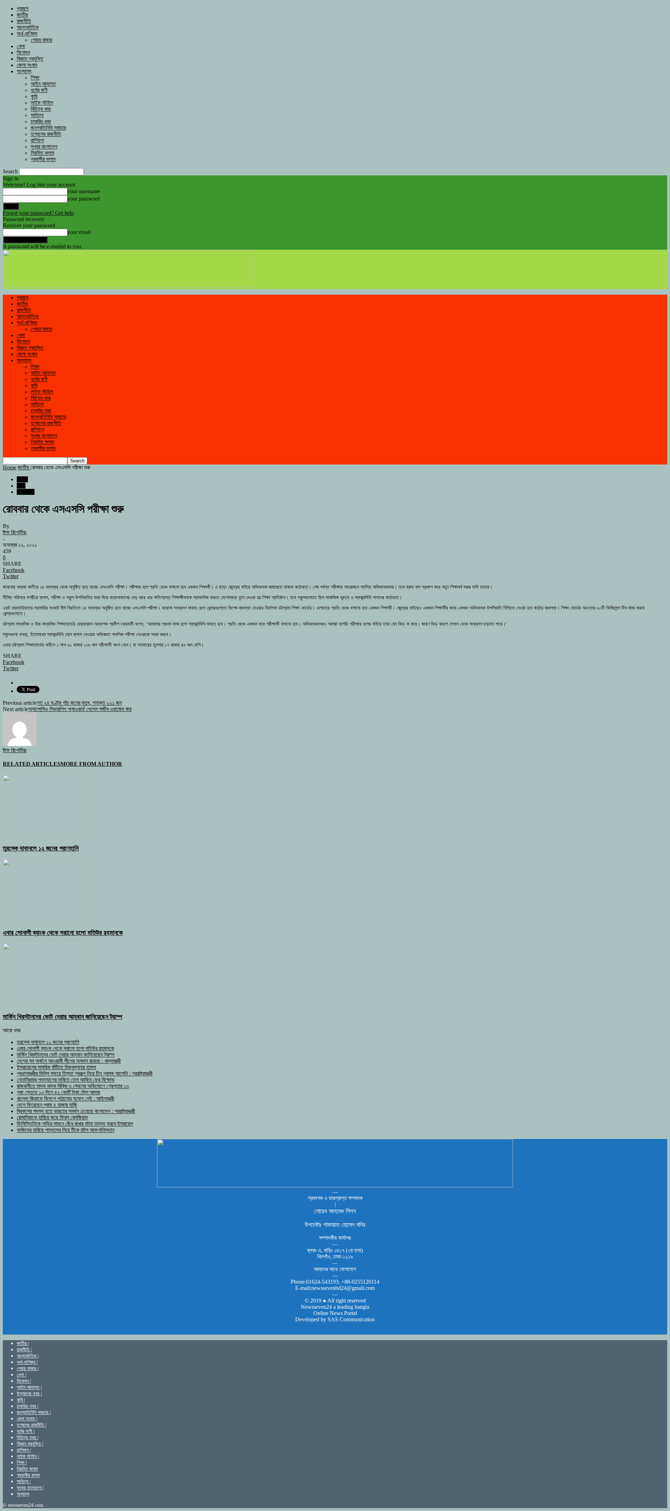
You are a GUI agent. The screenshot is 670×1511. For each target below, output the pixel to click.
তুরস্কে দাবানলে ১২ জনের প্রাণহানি (41, 848)
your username (83, 191)
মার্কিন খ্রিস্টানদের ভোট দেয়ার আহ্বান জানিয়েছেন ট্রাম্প (62, 1016)
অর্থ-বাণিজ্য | (27, 1362)
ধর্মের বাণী (39, 90)
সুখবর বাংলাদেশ (44, 147)
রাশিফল (37, 140)
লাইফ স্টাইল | (28, 1456)
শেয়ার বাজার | (28, 1368)
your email (79, 232)
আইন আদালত (43, 84)
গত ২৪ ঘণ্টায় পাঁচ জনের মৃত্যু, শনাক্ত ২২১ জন (79, 703)
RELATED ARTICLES (31, 764)
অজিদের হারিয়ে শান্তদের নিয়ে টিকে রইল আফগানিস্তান (65, 1130)
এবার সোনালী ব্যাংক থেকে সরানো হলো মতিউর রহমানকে (63, 932)
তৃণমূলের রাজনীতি (46, 134)
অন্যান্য (24, 71)
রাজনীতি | (24, 1349)
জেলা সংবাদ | (27, 1418)
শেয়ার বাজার (41, 40)
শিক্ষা (35, 78)
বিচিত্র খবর (41, 109)
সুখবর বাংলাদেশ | (30, 1487)
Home (9, 467)
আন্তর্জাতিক (28, 27)
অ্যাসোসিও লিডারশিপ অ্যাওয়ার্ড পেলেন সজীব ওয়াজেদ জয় (80, 709)
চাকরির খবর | (27, 1406)
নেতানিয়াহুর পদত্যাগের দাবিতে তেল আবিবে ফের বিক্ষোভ (65, 1080)
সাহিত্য (37, 115)
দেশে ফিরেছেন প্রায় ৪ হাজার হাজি (47, 1105)
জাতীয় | (23, 1343)
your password (83, 199)
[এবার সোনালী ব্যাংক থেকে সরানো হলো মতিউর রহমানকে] (44, 919)
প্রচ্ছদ (23, 9)
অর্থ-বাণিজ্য (27, 34)
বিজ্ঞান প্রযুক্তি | (30, 1443)
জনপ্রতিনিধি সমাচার (48, 128)
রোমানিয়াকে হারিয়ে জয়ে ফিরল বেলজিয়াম (52, 1117)
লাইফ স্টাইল (42, 103)
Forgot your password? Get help (38, 213)
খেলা (21, 46)
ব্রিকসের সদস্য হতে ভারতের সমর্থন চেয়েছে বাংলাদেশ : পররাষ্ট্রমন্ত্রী (76, 1111)
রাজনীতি (24, 21)
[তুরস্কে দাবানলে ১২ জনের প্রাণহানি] (44, 835)
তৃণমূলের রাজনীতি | (31, 1425)
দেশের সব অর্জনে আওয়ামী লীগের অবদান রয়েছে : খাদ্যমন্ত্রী (69, 1061)
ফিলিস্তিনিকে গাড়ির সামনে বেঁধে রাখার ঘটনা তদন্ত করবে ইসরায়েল (75, 1124)
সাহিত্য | (24, 1481)
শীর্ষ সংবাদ (26, 492)
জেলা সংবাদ (27, 65)
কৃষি (34, 96)
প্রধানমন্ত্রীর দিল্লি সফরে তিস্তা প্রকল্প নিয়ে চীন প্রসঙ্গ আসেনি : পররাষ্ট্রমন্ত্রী (84, 1073)
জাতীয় (22, 15)
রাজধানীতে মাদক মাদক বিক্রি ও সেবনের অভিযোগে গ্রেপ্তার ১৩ (73, 1086)
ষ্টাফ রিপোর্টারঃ (15, 532)
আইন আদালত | (29, 1387)
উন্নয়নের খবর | (29, 1393)
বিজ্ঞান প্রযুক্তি (30, 59)
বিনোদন (23, 52)
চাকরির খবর (41, 121)
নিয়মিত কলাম (42, 153)
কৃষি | (21, 1400)
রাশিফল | (24, 1450)
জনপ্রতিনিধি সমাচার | (34, 1412)
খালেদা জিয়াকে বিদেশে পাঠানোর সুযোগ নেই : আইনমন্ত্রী (65, 1099)
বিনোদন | (24, 1381)
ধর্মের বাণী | (26, 1431)
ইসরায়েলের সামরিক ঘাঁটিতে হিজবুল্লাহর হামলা (56, 1067)
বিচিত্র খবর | (27, 1437)
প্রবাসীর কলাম (43, 159)
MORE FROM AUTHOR (91, 764)
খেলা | (22, 1374)
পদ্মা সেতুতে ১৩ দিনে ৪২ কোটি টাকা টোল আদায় (58, 1092)
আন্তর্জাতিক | (28, 1356)
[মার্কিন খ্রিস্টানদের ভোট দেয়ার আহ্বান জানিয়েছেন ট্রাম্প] (44, 1003)
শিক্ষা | (22, 1462)
